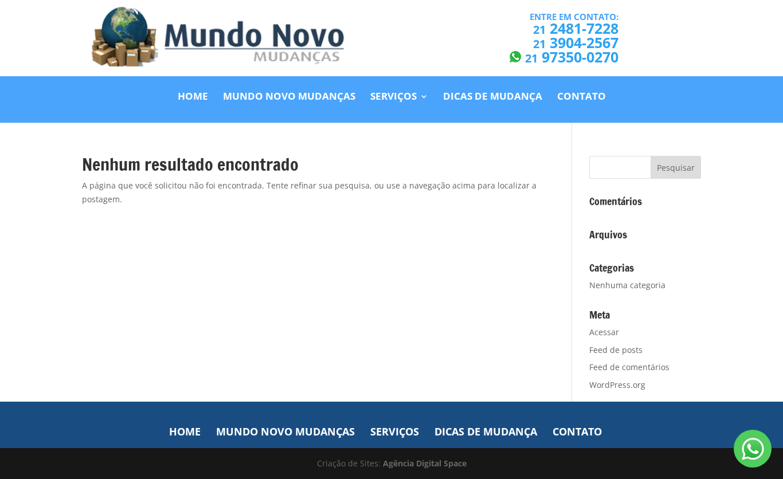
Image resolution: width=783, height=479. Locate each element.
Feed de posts (616, 349)
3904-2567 (575, 42)
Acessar (604, 332)
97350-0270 (571, 56)
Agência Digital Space (425, 463)
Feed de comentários (629, 367)
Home (193, 97)
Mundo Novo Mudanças (289, 97)
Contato (581, 97)
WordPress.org (617, 384)
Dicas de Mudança (492, 97)
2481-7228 (575, 28)
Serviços (393, 97)
